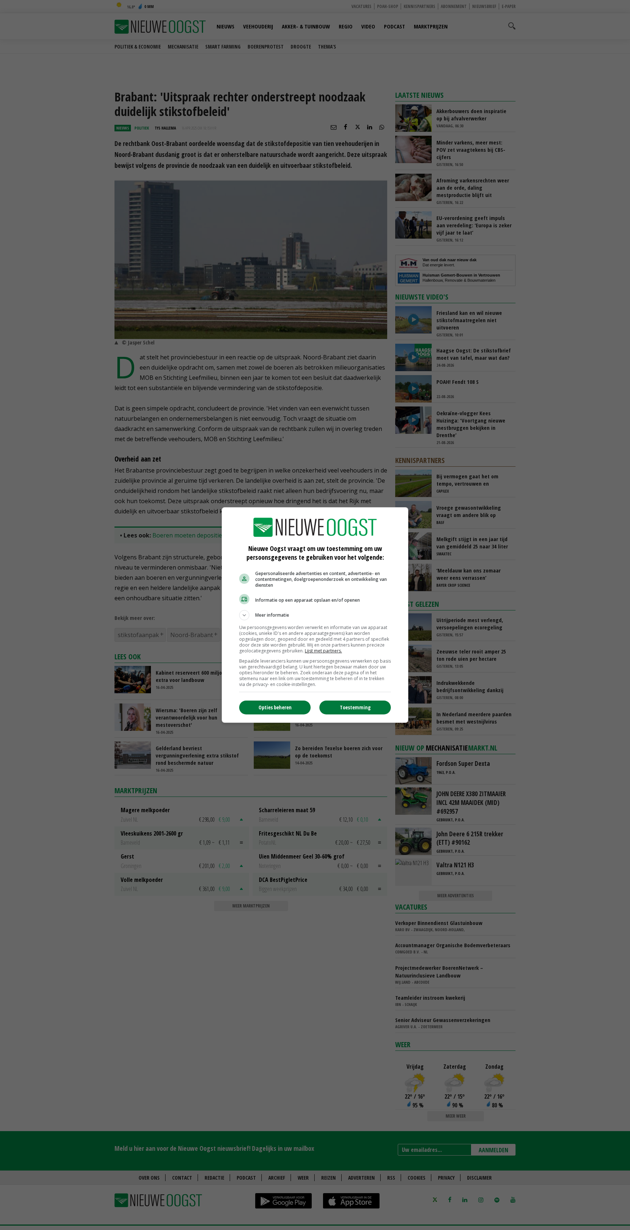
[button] (315, 615)
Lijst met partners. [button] (323, 651)
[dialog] (315, 615)
